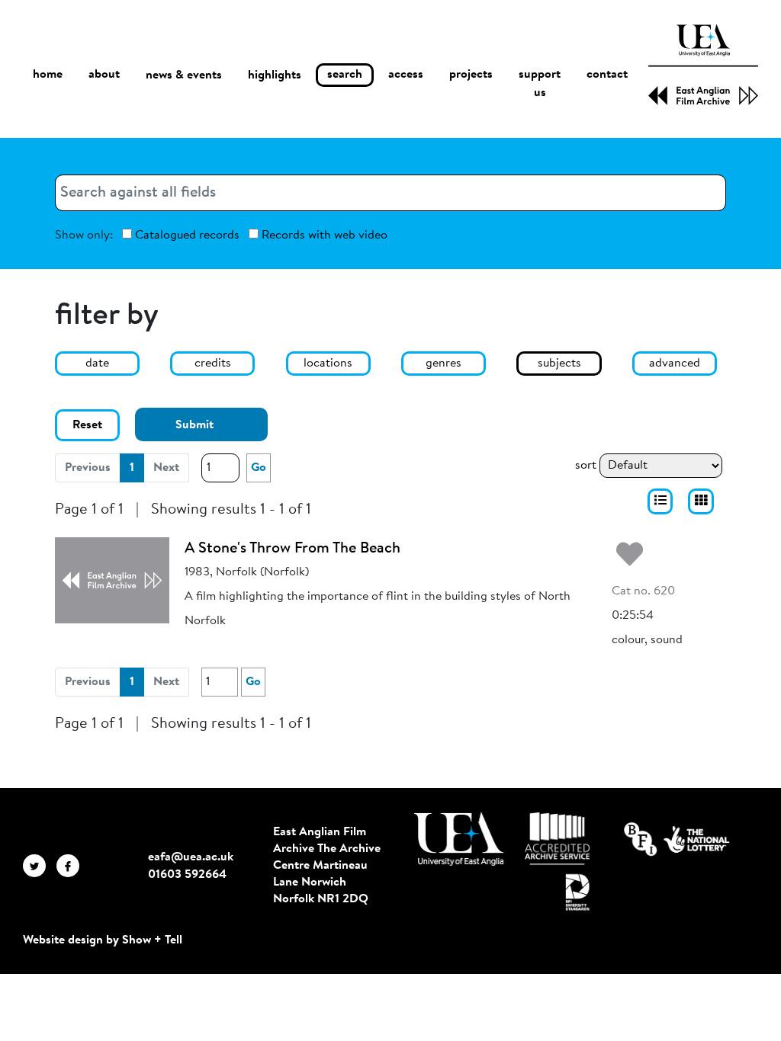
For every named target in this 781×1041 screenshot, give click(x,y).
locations (328, 363)
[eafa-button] (660, 501)
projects (471, 75)
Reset (87, 425)
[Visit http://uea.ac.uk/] (458, 839)
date (97, 363)
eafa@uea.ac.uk (190, 857)
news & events (184, 75)
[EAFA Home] (703, 64)
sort (585, 466)
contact (607, 75)
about (104, 75)
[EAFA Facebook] (71, 866)
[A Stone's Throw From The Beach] (112, 580)
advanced (674, 363)
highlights (274, 75)
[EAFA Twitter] (39, 866)
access (405, 75)
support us (540, 84)
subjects (559, 363)
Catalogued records (185, 235)
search (344, 75)
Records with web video (323, 235)
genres (443, 363)
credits (212, 363)
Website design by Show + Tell (102, 940)
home (48, 75)
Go (258, 468)
